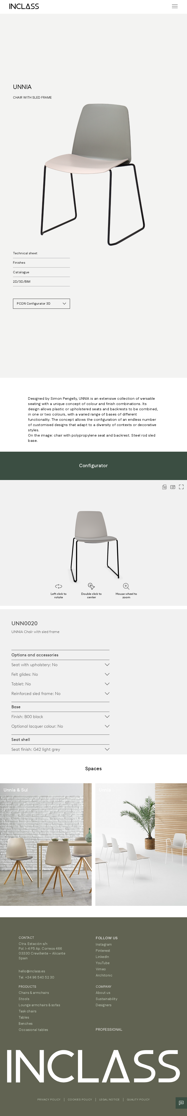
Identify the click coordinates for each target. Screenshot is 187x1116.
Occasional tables (33, 1029)
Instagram (104, 944)
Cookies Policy (80, 1100)
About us (103, 992)
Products (27, 987)
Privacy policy (49, 1100)
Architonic (104, 975)
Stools (24, 999)
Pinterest (103, 950)
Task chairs (27, 1011)
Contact (26, 938)
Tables (24, 1017)
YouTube (103, 963)
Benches (26, 1023)
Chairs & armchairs (34, 992)
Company (104, 987)
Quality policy (138, 1100)
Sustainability (106, 999)
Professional (109, 1029)
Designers (104, 1005)
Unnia (22, 87)
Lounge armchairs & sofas (39, 1005)
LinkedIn (102, 957)
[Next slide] (173, 844)
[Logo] (24, 6)
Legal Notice (109, 1100)
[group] (46, 844)
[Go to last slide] (13, 844)
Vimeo (101, 969)
